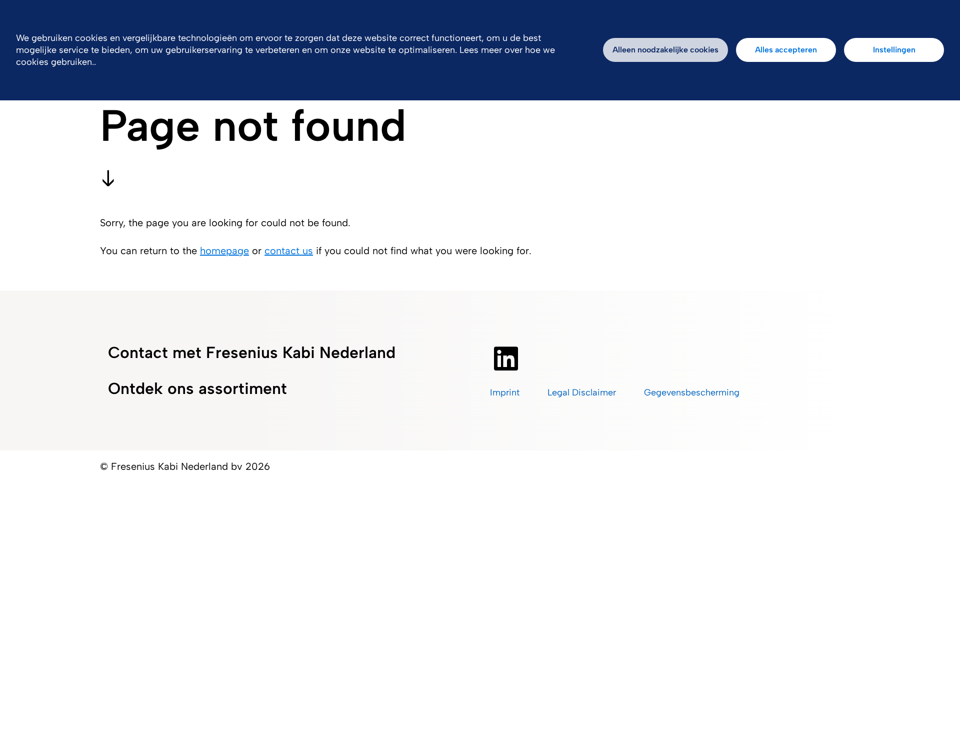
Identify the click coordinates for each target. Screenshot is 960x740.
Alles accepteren (786, 49)
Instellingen (894, 49)
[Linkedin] (506, 358)
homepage (224, 251)
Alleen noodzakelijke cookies (665, 49)
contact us (288, 251)
